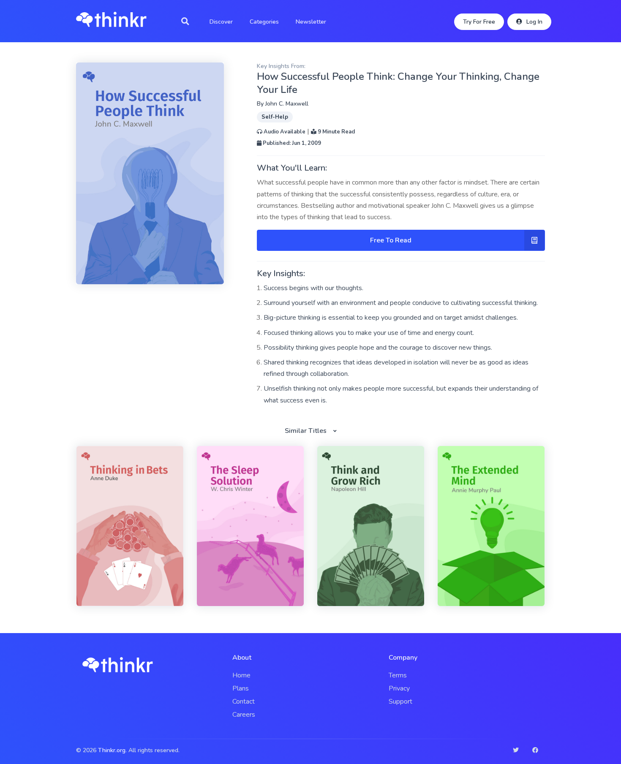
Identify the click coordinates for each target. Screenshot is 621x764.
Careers (243, 714)
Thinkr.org (111, 750)
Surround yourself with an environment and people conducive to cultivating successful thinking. (401, 302)
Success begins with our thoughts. (313, 288)
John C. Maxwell (286, 104)
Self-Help (274, 117)
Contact (243, 701)
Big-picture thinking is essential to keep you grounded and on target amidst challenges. (391, 317)
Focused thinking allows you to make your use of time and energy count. (369, 332)
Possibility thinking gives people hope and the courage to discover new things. (378, 347)
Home (241, 675)
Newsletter (311, 22)
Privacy (399, 688)
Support (400, 701)
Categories (264, 22)
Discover (221, 22)
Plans (240, 688)
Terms (398, 675)
